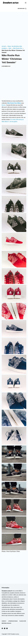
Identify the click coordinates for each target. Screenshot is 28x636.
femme (3, 105)
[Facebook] (2, 628)
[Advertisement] (14, 26)
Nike (10, 48)
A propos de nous (13, 621)
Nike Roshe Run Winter (14, 103)
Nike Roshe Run (17, 48)
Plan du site (23, 621)
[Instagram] (7, 628)
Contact (4, 621)
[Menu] (25, 2)
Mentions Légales (6, 623)
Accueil (4, 46)
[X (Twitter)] (4, 628)
